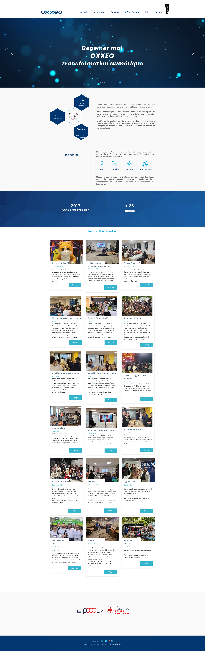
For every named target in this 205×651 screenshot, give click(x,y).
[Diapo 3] (100, 82)
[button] (75, 285)
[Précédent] (12, 53)
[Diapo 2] (102, 82)
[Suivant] (193, 53)
